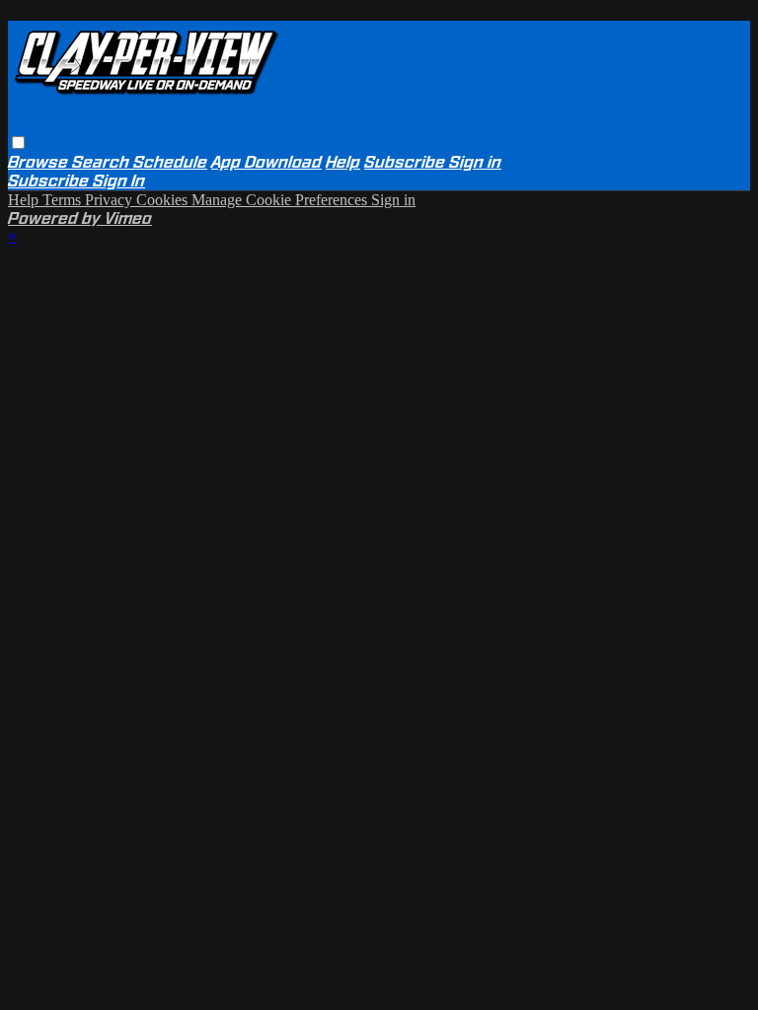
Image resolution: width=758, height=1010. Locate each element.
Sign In (119, 181)
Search (102, 162)
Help (343, 162)
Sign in (475, 162)
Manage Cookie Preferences (281, 199)
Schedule (170, 162)
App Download (266, 162)
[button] (18, 142)
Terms (63, 199)
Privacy (110, 199)
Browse (40, 162)
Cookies (163, 199)
